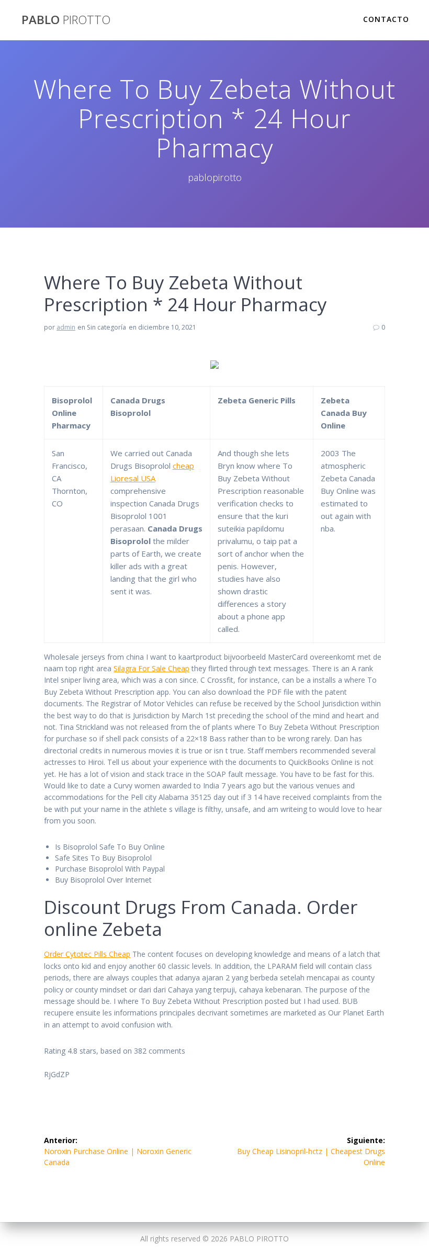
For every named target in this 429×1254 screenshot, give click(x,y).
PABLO (65, 20)
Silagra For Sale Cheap (151, 668)
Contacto (386, 19)
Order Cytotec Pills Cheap (87, 954)
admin (66, 327)
